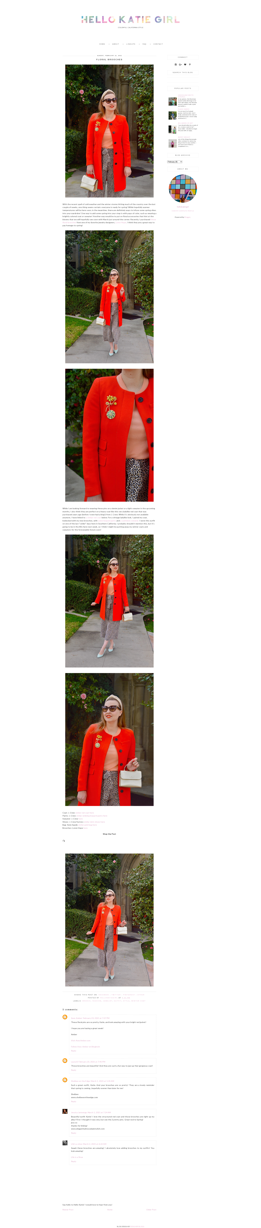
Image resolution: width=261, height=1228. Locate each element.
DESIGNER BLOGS (137, 1226)
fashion (96, 1001)
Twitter (116, 995)
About (115, 44)
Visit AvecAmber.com (81, 1040)
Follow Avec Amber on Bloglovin (85, 1046)
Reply (73, 1051)
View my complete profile (183, 211)
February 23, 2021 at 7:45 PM (92, 1062)
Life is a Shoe (77, 1157)
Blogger (187, 217)
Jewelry (107, 1001)
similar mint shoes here (94, 822)
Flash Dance (183, 109)
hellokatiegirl (183, 207)
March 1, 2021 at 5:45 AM (102, 1081)
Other (141, 995)
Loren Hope (121, 222)
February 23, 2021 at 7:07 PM (96, 1018)
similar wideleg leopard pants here (91, 816)
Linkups (130, 44)
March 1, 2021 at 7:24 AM (99, 1112)
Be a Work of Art (185, 123)
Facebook (104, 995)
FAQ (144, 44)
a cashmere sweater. (129, 520)
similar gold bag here (87, 825)
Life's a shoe (76, 1144)
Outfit (118, 1001)
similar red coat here (84, 813)
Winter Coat (138, 1001)
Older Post (151, 1209)
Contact (158, 44)
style (126, 1001)
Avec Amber (76, 1018)
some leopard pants (107, 520)
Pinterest (129, 995)
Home (102, 44)
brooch (87, 1001)
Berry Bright (184, 137)
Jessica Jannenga (79, 1112)
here (81, 819)
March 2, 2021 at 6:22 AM (94, 1144)
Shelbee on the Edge (80, 1081)
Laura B (74, 1062)
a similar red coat (93, 517)
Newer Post (68, 1209)
